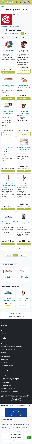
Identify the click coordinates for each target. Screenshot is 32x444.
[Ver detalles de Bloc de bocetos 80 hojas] (8, 216)
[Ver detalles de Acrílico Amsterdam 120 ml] (8, 293)
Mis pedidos (4, 359)
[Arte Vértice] (10, 2)
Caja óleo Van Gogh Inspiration (23, 112)
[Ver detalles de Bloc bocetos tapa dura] (24, 216)
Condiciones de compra (8, 341)
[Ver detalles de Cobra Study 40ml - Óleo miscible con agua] (24, 142)
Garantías (4, 352)
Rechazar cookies (16, 437)
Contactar (4, 333)
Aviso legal (4, 362)
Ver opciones (8, 98)
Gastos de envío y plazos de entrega (11, 346)
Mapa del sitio (5, 371)
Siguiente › (23, 255)
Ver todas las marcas (8, 264)
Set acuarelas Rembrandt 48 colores (8, 113)
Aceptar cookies (16, 434)
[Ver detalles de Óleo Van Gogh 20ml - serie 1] (24, 178)
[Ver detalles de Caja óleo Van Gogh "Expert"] (24, 44)
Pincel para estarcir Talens (8, 86)
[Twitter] (16, 399)
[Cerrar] (29, 419)
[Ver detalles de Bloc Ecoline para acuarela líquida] (8, 44)
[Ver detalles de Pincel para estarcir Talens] (8, 79)
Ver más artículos (16, 249)
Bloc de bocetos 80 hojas (8, 223)
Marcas (3, 328)
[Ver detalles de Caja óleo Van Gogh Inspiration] (24, 106)
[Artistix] (8, 271)
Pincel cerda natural (8, 148)
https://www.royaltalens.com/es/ (10, 26)
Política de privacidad (7, 365)
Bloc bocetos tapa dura (23, 223)
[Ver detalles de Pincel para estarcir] (24, 79)
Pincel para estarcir (23, 85)
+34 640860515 (6, 385)
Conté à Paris (22, 277)
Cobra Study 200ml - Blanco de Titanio (8, 185)
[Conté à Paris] (22, 271)
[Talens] (6, 19)
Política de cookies (6, 368)
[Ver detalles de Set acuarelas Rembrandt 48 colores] (8, 106)
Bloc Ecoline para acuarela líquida (8, 51)
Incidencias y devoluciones (8, 349)
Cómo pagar (4, 344)
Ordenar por (14, 33)
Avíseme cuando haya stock (24, 71)
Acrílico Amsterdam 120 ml (8, 299)
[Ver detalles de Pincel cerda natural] (8, 142)
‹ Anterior (8, 255)
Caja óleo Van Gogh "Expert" (24, 51)
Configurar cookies (16, 441)
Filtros (5, 33)
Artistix (8, 277)
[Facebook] (12, 399)
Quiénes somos (5, 331)
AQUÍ (20, 431)
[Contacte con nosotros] (29, 437)
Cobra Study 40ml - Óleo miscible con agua (23, 149)
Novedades (4, 325)
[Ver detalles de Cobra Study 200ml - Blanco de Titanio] (8, 178)
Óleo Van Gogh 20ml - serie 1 (24, 185)
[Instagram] (20, 399)
